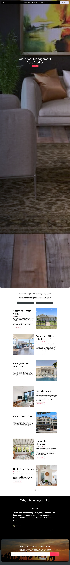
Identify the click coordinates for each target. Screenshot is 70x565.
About (46, 2)
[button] (25, 2)
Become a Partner (42, 2)
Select (18, 406)
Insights (37, 2)
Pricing (29, 2)
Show (37, 406)
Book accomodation (64, 2)
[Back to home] (6, 2)
